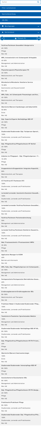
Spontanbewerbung (9, 14)
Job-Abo (5, 20)
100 (39, 38)
